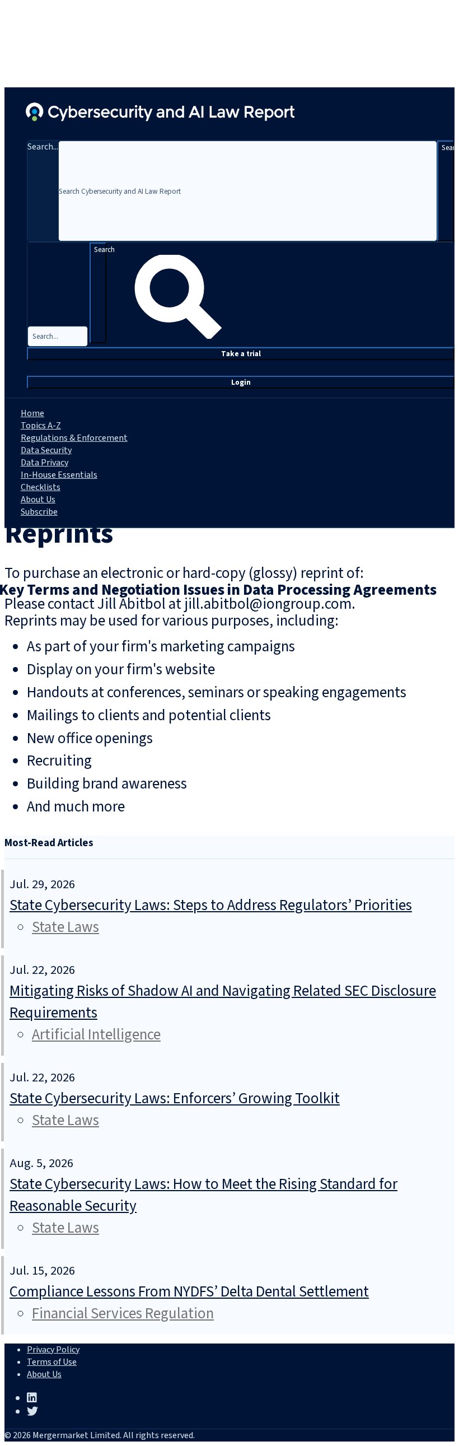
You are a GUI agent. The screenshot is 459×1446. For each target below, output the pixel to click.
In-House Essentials (59, 475)
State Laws (65, 927)
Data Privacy (44, 462)
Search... (42, 147)
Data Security (46, 450)
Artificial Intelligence (96, 1035)
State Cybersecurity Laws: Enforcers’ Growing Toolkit (175, 1098)
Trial (241, 353)
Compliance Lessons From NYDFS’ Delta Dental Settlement (189, 1292)
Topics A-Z (41, 425)
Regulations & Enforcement (74, 438)
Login (241, 382)
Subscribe (39, 512)
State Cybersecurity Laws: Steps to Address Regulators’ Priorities (211, 905)
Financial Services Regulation (123, 1313)
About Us (38, 499)
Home (32, 413)
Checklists (40, 487)
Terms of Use (52, 1362)
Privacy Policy (53, 1350)
